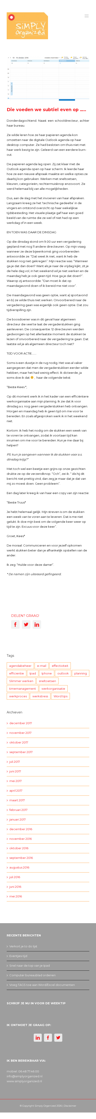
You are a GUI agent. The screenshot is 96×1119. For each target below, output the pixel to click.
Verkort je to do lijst (23, 946)
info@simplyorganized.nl (24, 1076)
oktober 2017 (18, 742)
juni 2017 (15, 771)
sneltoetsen (47, 681)
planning (80, 673)
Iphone (47, 673)
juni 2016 (15, 886)
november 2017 (20, 732)
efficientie (16, 673)
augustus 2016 (19, 867)
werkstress (40, 696)
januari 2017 (17, 819)
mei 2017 (15, 781)
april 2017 (15, 790)
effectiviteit (60, 666)
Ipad (32, 673)
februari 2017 (18, 810)
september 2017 (21, 752)
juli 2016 (14, 877)
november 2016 (20, 838)
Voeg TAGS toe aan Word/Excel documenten (42, 985)
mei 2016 (15, 896)
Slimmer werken (21, 681)
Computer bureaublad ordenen (32, 975)
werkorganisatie (53, 688)
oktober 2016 (18, 848)
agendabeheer (20, 666)
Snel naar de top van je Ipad (29, 965)
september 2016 (21, 858)
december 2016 (20, 829)
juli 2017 (14, 761)
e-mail (41, 666)
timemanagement (22, 688)
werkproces (18, 696)
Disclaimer (70, 1105)
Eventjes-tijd (18, 956)
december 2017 (20, 723)
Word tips (60, 696)
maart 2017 (17, 800)
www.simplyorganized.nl (24, 1081)
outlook (63, 673)
